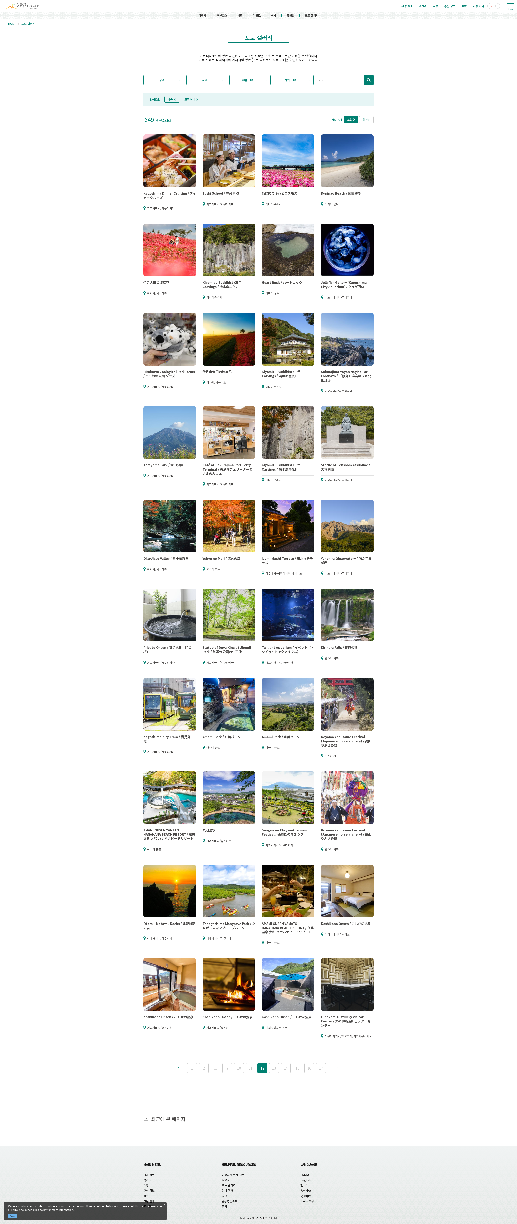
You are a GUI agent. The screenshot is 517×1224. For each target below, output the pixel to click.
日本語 (304, 1175)
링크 (224, 1196)
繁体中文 (306, 1190)
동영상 (290, 15)
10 (239, 1068)
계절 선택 (247, 80)
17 (321, 1068)
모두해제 (189, 99)
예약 (146, 1196)
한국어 (304, 1185)
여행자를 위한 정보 (233, 1175)
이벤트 (257, 15)
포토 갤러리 (312, 15)
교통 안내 (149, 1201)
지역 (204, 80)
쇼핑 (146, 1185)
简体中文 (306, 1196)
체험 (240, 15)
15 (297, 1068)
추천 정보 (149, 1190)
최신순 (366, 120)
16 (309, 1068)
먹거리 (147, 1180)
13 (274, 1068)
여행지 (202, 15)
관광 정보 (149, 1175)
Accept (12, 1216)
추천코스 (221, 15)
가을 (170, 99)
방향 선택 (290, 80)
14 (286, 1068)
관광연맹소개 (229, 1201)
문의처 (226, 1206)
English (305, 1180)
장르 (161, 80)
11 (250, 1068)
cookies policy (38, 1209)
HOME (12, 23)
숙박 (273, 15)
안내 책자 (227, 1190)
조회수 (351, 120)
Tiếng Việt (307, 1201)
